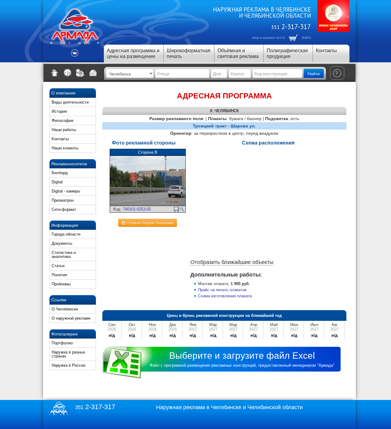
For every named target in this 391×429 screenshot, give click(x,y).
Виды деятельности (70, 102)
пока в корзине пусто (268, 37)
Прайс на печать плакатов (222, 290)
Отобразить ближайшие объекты (231, 262)
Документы (62, 243)
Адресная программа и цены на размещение (133, 53)
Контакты (326, 50)
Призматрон (63, 200)
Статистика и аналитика (64, 254)
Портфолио (62, 343)
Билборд (60, 172)
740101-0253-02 (137, 209)
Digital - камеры (66, 191)
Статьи (58, 265)
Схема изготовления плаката (225, 296)
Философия (62, 120)
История (59, 111)
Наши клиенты (65, 148)
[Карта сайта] (67, 73)
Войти (306, 37)
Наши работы (64, 129)
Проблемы (61, 284)
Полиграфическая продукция (287, 53)
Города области (66, 234)
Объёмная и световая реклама (238, 53)
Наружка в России (68, 365)
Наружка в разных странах (68, 354)
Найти (314, 73)
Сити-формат (64, 209)
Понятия (59, 275)
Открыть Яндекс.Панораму (150, 223)
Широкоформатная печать (188, 53)
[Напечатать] (80, 73)
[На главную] (54, 73)
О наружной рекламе (71, 318)
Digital (57, 182)
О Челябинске (65, 309)
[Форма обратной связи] (93, 73)
